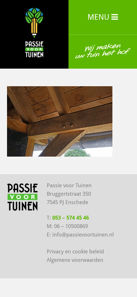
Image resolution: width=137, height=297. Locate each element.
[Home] (34, 31)
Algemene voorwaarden (75, 260)
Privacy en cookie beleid (75, 251)
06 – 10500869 (71, 226)
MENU (99, 17)
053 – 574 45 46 (70, 218)
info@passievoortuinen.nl (83, 235)
